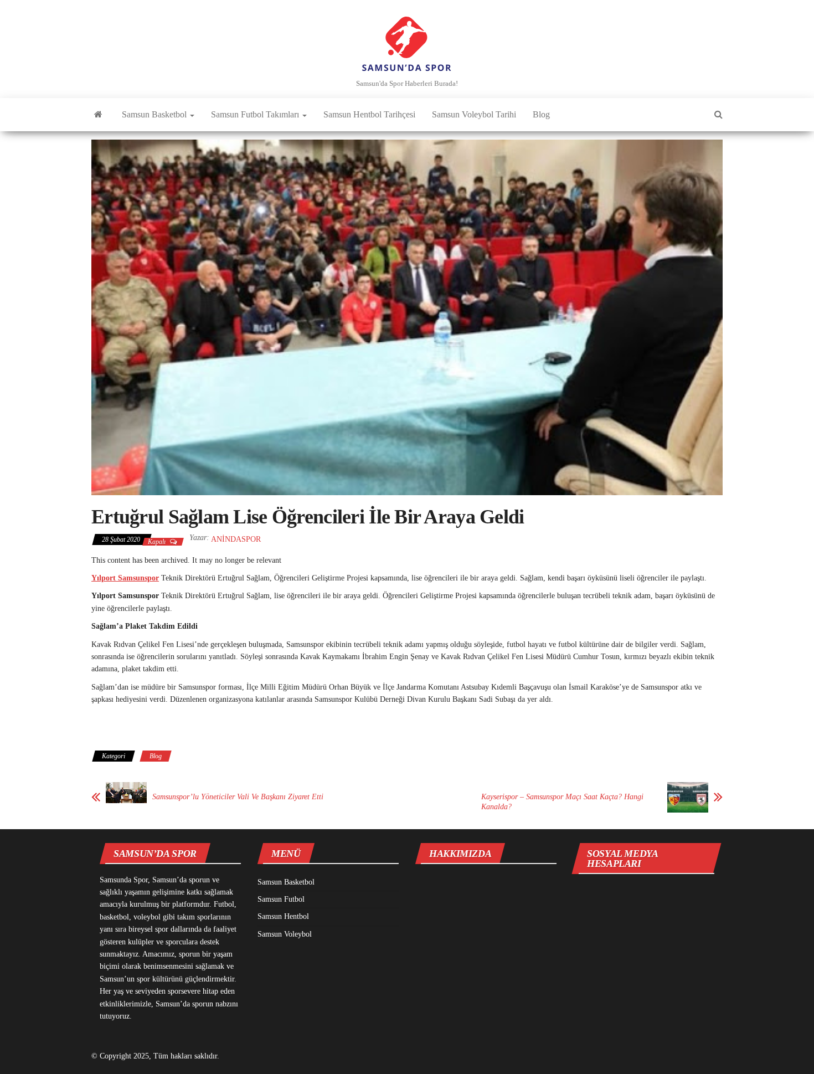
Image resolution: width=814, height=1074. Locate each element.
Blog (541, 114)
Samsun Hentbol (283, 916)
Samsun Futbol (281, 899)
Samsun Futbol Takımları (256, 114)
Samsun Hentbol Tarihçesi (369, 114)
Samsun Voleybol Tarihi (474, 114)
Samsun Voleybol (284, 934)
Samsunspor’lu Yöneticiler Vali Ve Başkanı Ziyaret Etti (237, 797)
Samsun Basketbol (155, 114)
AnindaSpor (236, 539)
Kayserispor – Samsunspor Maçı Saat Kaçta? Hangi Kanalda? (562, 802)
